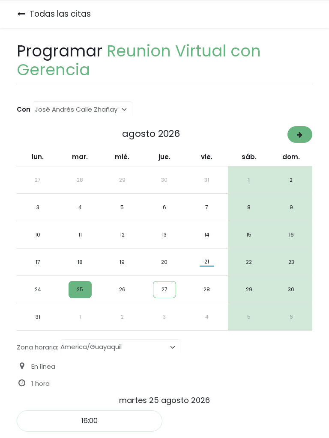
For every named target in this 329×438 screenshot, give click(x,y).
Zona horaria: (37, 347)
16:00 (89, 421)
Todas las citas (60, 14)
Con (23, 109)
